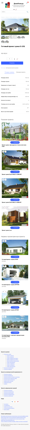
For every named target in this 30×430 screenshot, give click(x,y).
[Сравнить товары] (16, 9)
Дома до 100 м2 (10, 355)
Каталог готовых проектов (11, 17)
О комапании (7, 405)
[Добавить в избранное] (14, 59)
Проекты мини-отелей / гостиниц (12, 377)
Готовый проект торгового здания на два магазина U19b (13, 336)
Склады (5, 383)
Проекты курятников (8, 393)
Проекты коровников (9, 391)
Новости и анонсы (8, 406)
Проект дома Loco (7, 230)
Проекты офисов (8, 374)
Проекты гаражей (8, 369)
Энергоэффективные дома (13, 360)
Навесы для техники (8, 381)
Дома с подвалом (10, 363)
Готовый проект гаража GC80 (10, 259)
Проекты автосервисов (9, 379)
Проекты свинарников (9, 394)
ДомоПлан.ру (19, 3)
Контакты (6, 404)
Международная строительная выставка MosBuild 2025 (13, 417)
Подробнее (16, 142)
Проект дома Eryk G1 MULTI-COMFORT (12, 174)
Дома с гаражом (10, 356)
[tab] (9, 72)
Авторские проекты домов (23, 17)
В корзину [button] (16, 256)
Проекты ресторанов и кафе (10, 378)
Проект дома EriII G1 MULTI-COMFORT (11, 202)
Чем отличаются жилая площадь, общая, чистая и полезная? (14, 421)
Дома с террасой (10, 365)
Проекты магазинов (8, 375)
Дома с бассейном (11, 366)
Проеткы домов (7, 354)
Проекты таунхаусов (8, 367)
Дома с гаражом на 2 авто (12, 358)
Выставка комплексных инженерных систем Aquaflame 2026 (14, 416)
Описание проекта (20, 72)
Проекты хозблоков (8, 395)
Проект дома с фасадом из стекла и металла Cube (14, 145)
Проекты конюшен (8, 390)
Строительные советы (9, 408)
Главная (2, 17)
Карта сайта (6, 409)
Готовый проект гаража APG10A (10, 284)
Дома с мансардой (11, 362)
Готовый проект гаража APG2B (10, 310)
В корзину (12, 63)
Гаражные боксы (7, 382)
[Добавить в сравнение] (17, 59)
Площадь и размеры (9, 72)
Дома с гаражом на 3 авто (12, 359)
